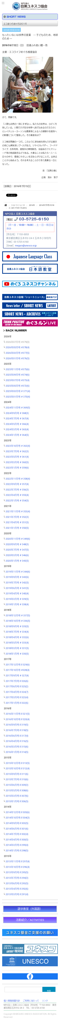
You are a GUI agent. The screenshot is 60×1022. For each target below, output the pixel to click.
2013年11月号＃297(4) (18, 861)
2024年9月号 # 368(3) (17, 413)
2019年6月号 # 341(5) (17, 588)
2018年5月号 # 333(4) (17, 643)
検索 (49, 990)
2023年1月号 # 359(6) (17, 468)
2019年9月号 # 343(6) (17, 577)
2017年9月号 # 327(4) (17, 675)
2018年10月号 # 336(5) (18, 621)
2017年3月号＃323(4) (17, 697)
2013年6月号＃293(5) (17, 883)
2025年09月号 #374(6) (17, 375)
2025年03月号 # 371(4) (18, 391)
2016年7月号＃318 (11, 30)
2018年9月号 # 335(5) (17, 626)
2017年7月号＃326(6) (17, 681)
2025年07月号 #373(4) (17, 380)
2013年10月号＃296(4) (18, 867)
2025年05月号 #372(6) (17, 386)
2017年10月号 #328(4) (17, 670)
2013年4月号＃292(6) (17, 889)
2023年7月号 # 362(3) (17, 451)
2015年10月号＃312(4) (18, 768)
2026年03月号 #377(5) (17, 353)
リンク (45, 1000)
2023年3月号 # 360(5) (17, 462)
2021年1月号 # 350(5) (17, 528)
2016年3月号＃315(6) (17, 747)
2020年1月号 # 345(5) (17, 561)
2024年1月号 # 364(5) (17, 435)
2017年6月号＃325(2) (17, 686)
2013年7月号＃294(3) (17, 878)
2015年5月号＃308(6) (17, 790)
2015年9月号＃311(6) (17, 774)
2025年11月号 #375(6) (17, 369)
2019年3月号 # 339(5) (17, 599)
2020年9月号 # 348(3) (17, 544)
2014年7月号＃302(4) (17, 834)
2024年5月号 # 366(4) (17, 424)
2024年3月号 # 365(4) (17, 429)
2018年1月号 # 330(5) (17, 654)
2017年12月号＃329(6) (18, 664)
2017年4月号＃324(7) (17, 692)
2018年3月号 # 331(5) (17, 648)
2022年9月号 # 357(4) (17, 484)
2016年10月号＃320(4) (18, 719)
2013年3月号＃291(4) (17, 894)
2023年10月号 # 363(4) (18, 446)
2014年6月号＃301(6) (17, 829)
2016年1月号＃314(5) (17, 752)
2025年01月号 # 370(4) (18, 397)
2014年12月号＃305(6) (18, 812)
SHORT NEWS (16, 16)
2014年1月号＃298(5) (17, 850)
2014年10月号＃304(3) (18, 818)
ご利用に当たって (31, 1000)
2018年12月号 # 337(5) (18, 615)
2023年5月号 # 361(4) (17, 457)
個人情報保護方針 (12, 1000)
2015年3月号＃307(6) (17, 796)
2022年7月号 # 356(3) (17, 490)
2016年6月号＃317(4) (17, 736)
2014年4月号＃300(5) (17, 839)
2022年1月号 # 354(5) (17, 500)
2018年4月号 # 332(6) (17, 637)
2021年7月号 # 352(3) (17, 517)
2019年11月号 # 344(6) (18, 572)
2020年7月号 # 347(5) (17, 550)
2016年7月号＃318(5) (17, 730)
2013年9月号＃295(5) (17, 872)
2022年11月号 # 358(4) (18, 479)
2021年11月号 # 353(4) (18, 511)
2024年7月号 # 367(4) (17, 418)
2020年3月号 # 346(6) (17, 555)
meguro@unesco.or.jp (26, 245)
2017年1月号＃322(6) (17, 703)
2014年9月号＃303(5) (17, 823)
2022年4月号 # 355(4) (17, 495)
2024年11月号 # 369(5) (18, 407)
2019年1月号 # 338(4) (17, 604)
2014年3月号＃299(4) (17, 845)
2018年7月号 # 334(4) (17, 632)
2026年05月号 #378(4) (17, 347)
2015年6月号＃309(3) (17, 785)
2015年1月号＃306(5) (17, 801)
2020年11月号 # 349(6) (18, 539)
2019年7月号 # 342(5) (17, 582)
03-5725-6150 (34, 218)
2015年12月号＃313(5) (18, 763)
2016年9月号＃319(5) (17, 725)
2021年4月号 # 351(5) (17, 522)
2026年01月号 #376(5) (17, 358)
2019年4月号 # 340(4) (17, 593)
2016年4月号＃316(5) (17, 741)
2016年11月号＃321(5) (18, 714)
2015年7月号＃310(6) (17, 779)
